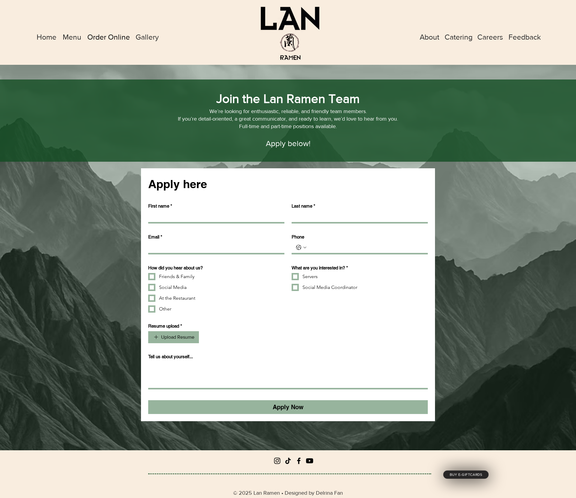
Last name (303, 205)
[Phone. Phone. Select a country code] (301, 247)
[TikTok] (288, 461)
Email (155, 236)
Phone (298, 236)
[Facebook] (299, 461)
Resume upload (165, 325)
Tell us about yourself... (170, 356)
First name (160, 205)
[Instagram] (277, 461)
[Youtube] (309, 461)
